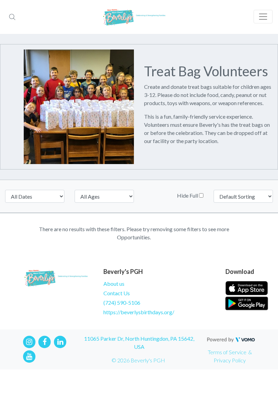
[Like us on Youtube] (29, 356)
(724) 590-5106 (121, 302)
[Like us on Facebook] (45, 341)
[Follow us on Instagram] (29, 341)
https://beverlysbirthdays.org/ (138, 312)
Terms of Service (227, 352)
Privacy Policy (230, 360)
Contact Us (116, 293)
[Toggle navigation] (263, 16)
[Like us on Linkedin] (60, 341)
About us (113, 283)
